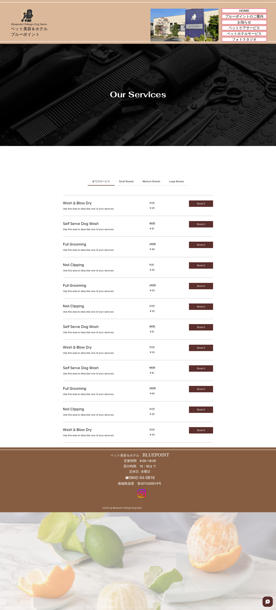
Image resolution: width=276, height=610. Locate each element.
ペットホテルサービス (244, 33)
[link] (101, 181)
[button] (201, 203)
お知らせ (244, 22)
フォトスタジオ (244, 39)
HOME (244, 10)
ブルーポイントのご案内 (244, 16)
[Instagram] (141, 493)
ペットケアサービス (244, 28)
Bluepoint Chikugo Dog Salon (29, 24)
